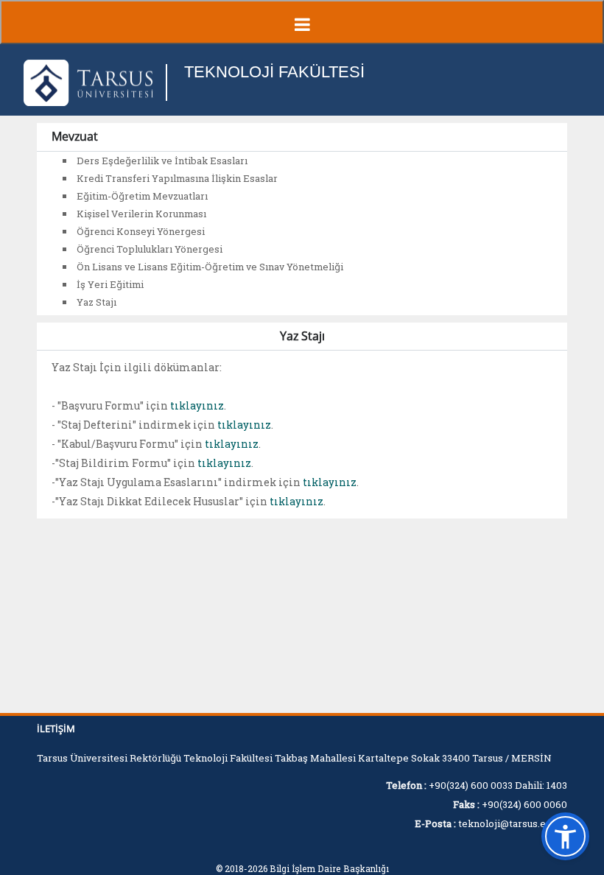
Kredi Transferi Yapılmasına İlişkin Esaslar (177, 178)
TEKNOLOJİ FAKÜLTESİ (274, 72)
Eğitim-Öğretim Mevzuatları (142, 196)
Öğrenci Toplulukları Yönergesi (149, 249)
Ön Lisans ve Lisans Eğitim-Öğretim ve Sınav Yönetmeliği (210, 266)
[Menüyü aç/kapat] (302, 22)
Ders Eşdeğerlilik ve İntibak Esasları (162, 160)
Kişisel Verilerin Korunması (141, 213)
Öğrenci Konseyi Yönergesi (141, 231)
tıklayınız (197, 405)
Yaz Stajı (96, 302)
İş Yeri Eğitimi (110, 284)
